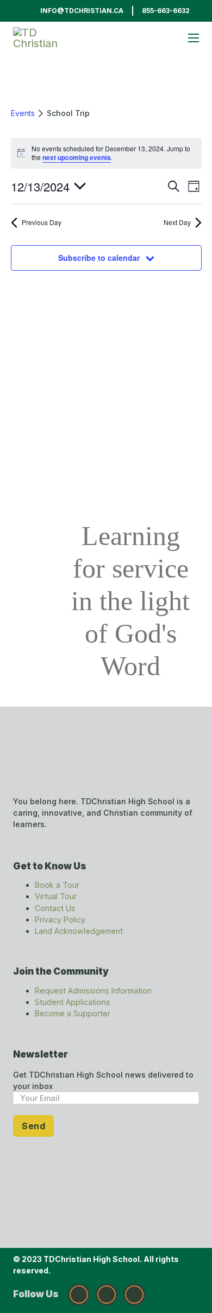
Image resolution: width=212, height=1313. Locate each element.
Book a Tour (57, 884)
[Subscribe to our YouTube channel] (134, 1294)
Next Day (177, 222)
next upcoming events (76, 157)
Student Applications (72, 1002)
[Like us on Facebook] (106, 1294)
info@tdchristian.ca (81, 11)
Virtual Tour (56, 896)
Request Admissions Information (93, 990)
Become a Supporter (72, 1013)
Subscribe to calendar (99, 257)
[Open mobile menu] (193, 38)
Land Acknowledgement (79, 931)
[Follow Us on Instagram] (79, 1294)
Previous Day (41, 222)
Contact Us (55, 908)
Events (23, 113)
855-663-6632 (166, 11)
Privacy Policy (60, 919)
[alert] (106, 153)
